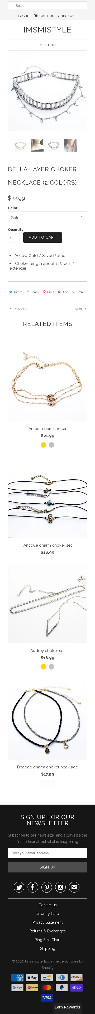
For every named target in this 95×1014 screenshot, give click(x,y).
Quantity (15, 230)
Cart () (46, 16)
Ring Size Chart (47, 940)
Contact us (48, 905)
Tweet (17, 292)
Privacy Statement (47, 922)
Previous (20, 309)
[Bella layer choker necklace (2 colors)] (47, 91)
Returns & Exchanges (48, 931)
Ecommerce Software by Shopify (62, 964)
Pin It (50, 292)
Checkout (67, 16)
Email (80, 292)
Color (13, 208)
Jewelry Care (47, 914)
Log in (24, 16)
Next (79, 309)
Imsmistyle (47, 29)
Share (35, 292)
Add (65, 292)
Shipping (47, 948)
